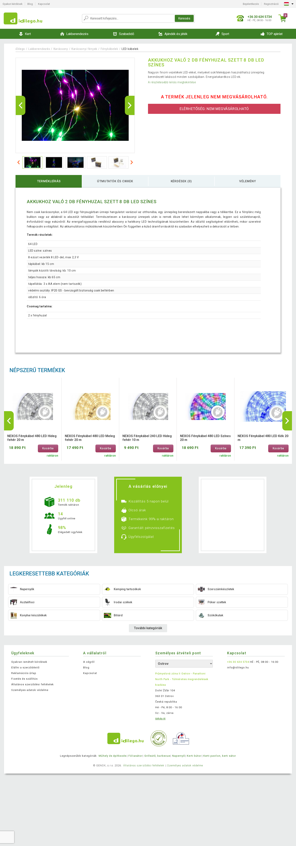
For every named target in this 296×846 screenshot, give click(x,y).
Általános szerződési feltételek (32, 684)
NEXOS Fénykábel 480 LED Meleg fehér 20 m (90, 438)
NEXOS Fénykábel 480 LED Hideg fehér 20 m (32, 438)
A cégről (88, 661)
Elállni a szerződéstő (25, 667)
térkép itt (160, 718)
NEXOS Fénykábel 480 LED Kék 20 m (263, 438)
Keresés (184, 18)
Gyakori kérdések (12, 3)
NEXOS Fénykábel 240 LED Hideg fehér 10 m (147, 438)
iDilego (20, 48)
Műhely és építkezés (112, 755)
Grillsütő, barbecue (157, 755)
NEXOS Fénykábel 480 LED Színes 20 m (205, 438)
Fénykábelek (109, 48)
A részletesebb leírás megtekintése (172, 82)
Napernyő (178, 755)
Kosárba (48, 448)
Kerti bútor (194, 755)
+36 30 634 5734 (238, 661)
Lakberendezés (39, 48)
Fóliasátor (135, 755)
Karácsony (61, 48)
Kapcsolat (44, 3)
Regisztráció (271, 3)
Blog (30, 3)
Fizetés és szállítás (24, 678)
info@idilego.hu (238, 667)
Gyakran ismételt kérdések (29, 661)
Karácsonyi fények (84, 48)
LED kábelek (130, 48)
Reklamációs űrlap (23, 673)
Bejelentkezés (251, 3)
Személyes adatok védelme (29, 690)
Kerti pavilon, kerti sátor (219, 755)
